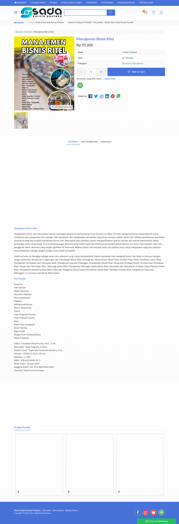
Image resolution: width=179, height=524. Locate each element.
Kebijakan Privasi (126, 3)
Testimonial (107, 3)
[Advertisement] (89, 187)
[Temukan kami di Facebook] (138, 515)
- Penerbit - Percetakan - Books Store (46, 510)
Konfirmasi (91, 3)
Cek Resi (53, 3)
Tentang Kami (146, 3)
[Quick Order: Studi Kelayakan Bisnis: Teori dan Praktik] (119, 492)
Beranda (21, 3)
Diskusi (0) (106, 142)
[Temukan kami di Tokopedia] (161, 515)
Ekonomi (126, 63)
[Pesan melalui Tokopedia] (80, 88)
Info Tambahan (89, 142)
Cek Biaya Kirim (37, 3)
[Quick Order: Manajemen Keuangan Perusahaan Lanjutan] (68, 492)
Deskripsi (73, 142)
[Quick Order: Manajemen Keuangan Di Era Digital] (18, 492)
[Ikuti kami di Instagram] (145, 515)
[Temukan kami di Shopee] (153, 515)
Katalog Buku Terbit (71, 3)
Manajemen (137, 63)
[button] (111, 12)
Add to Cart (138, 72)
